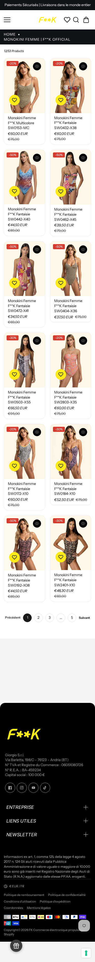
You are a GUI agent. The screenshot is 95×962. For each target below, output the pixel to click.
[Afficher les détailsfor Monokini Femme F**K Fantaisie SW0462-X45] (70, 177)
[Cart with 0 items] (86, 20)
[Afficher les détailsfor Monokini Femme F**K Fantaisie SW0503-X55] (24, 360)
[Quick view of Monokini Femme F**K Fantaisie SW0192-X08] (37, 523)
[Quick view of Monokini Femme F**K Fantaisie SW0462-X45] (83, 158)
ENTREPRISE (20, 807)
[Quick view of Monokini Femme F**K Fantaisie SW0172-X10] (37, 432)
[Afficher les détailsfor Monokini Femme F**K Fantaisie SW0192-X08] (24, 543)
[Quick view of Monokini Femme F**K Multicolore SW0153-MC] (37, 66)
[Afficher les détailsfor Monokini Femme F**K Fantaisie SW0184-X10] (70, 451)
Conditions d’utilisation (20, 901)
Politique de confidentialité (67, 895)
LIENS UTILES (21, 821)
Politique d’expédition (55, 901)
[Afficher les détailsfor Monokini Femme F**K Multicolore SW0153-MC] (24, 85)
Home (10, 34)
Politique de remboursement (24, 895)
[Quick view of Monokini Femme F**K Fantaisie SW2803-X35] (83, 341)
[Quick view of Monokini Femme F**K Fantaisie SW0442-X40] (37, 158)
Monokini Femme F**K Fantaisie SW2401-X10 (68, 580)
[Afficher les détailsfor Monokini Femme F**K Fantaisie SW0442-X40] (24, 177)
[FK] (47, 20)
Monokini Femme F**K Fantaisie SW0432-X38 (68, 123)
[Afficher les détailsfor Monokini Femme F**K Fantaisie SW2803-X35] (70, 360)
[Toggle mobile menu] (19, 20)
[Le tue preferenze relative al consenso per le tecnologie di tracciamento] (86, 953)
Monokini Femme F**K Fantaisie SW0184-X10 (68, 488)
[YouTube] (33, 788)
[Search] (76, 20)
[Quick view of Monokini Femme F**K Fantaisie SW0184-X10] (83, 432)
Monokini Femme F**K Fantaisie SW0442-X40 (22, 214)
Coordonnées (13, 908)
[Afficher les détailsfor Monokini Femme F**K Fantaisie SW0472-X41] (24, 269)
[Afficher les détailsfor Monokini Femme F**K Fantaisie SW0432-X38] (70, 85)
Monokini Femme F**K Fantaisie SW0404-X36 (68, 305)
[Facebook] (10, 788)
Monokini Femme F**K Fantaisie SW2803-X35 (68, 397)
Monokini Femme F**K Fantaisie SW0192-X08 (22, 580)
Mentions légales (39, 908)
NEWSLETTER (21, 834)
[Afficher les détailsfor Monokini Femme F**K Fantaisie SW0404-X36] (70, 269)
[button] (86, 20)
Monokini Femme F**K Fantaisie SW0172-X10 (22, 488)
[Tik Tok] (45, 788)
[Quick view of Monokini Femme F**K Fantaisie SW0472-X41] (37, 249)
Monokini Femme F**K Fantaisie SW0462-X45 (68, 214)
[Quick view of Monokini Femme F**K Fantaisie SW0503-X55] (37, 341)
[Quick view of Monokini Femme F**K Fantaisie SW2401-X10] (83, 523)
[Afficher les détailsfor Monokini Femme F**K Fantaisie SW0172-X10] (24, 451)
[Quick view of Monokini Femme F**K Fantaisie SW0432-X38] (83, 66)
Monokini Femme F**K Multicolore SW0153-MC (22, 123)
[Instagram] (22, 788)
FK (31, 930)
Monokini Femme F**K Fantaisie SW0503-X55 (22, 397)
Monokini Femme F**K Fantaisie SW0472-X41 (22, 305)
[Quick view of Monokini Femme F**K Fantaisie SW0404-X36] (83, 249)
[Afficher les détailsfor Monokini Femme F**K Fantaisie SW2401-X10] (70, 543)
